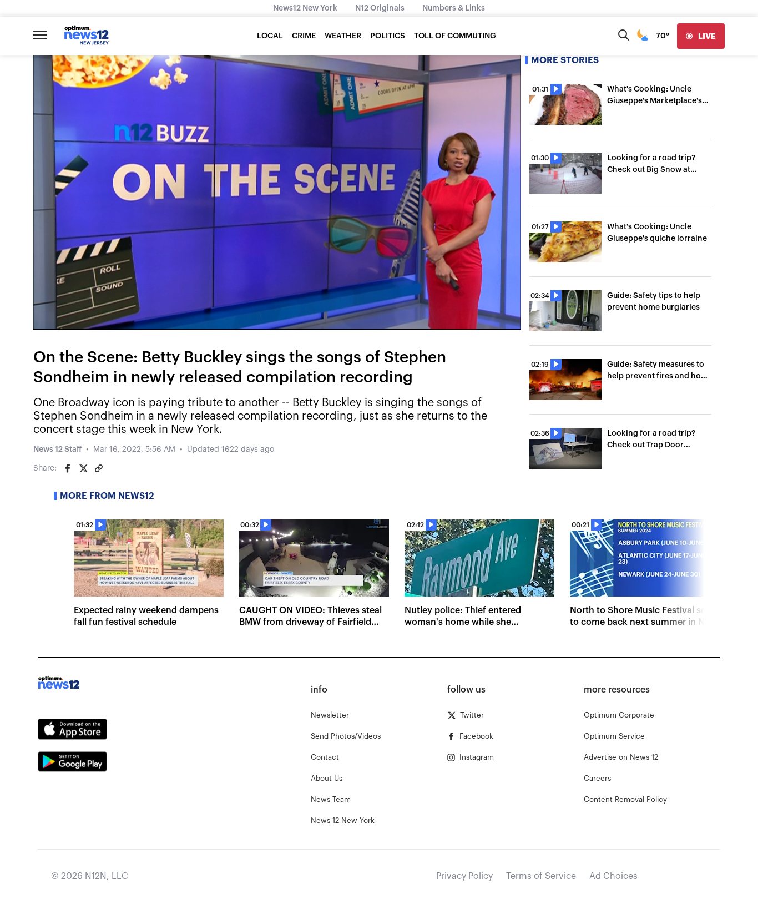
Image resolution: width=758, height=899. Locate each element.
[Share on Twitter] (83, 468)
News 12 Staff (57, 449)
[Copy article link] (98, 468)
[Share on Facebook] (67, 468)
